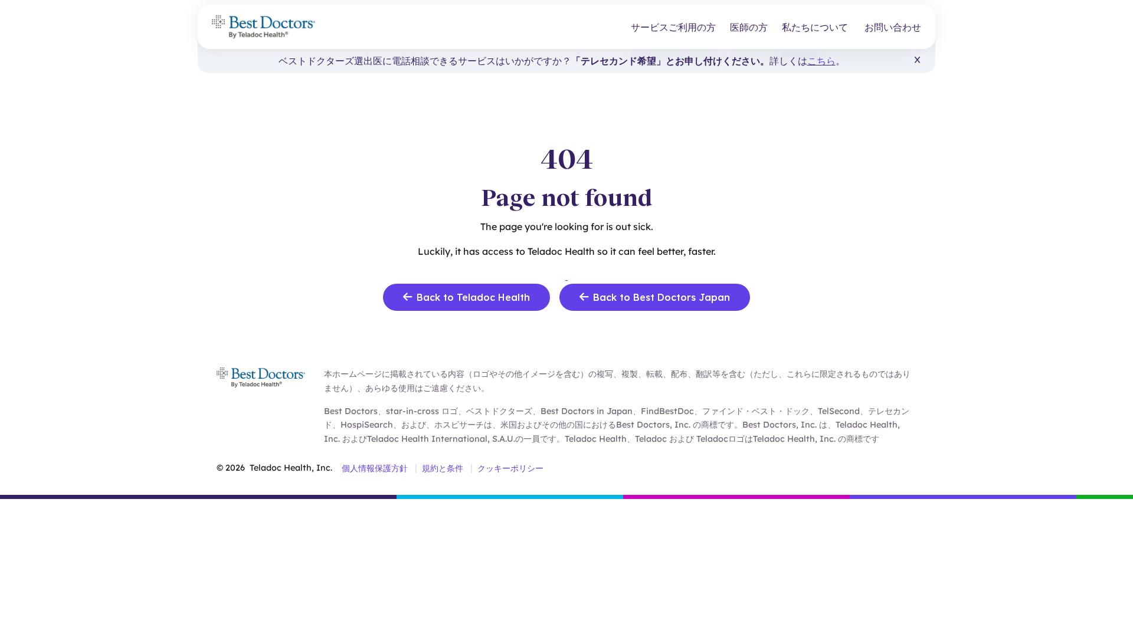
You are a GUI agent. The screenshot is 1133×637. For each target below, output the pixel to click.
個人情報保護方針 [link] (375, 468)
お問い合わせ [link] (893, 27)
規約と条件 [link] (442, 468)
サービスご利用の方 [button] (673, 27)
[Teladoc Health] (263, 26)
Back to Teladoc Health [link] (473, 297)
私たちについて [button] (815, 27)
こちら (821, 61)
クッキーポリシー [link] (510, 468)
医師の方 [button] (749, 27)
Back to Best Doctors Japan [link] (661, 297)
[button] (917, 60)
